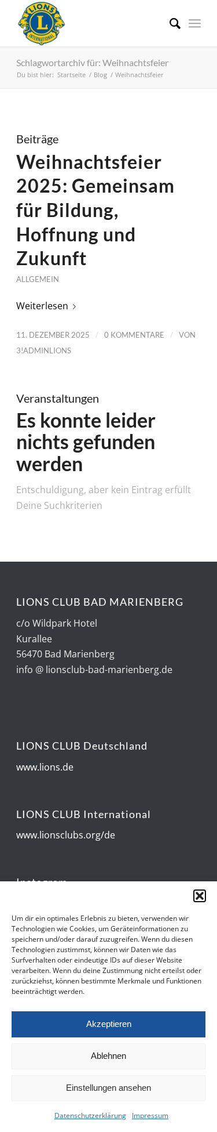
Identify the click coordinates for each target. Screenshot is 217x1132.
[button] (199, 896)
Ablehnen (108, 1056)
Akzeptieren (108, 1024)
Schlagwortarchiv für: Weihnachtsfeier (92, 62)
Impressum (150, 1115)
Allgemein (37, 279)
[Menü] (195, 23)
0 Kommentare (134, 334)
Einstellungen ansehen (108, 1088)
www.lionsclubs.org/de (65, 835)
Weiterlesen (42, 305)
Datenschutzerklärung (90, 1115)
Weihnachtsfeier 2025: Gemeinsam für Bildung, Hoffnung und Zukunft (95, 209)
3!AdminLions (43, 350)
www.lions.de (44, 767)
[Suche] (169, 23)
